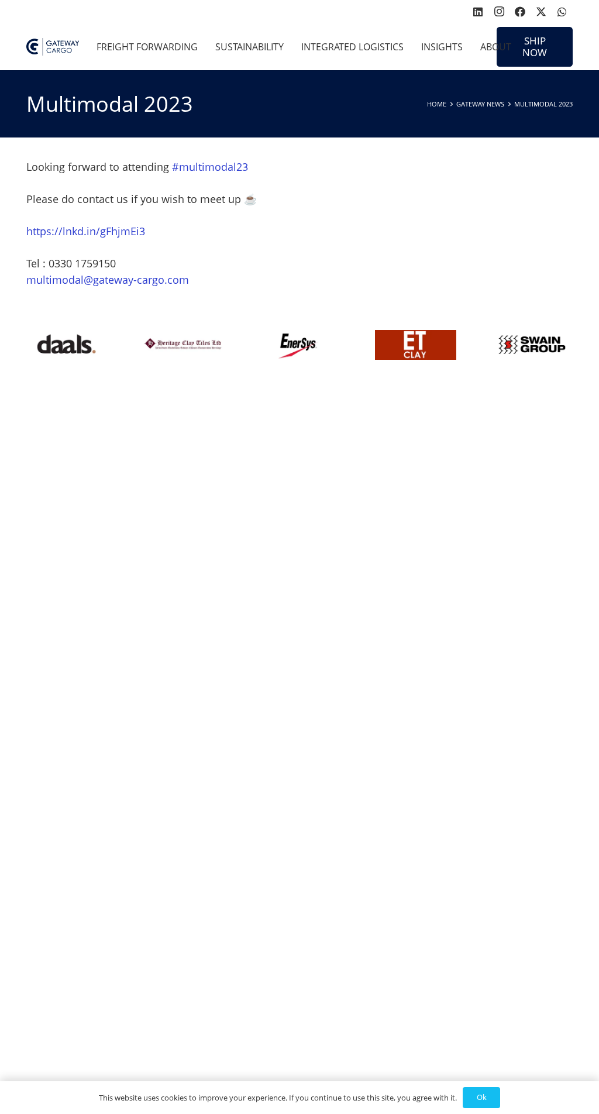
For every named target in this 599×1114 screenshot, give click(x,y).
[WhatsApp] (562, 11)
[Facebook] (520, 11)
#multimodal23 (210, 167)
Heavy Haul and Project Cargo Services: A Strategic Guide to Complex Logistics (444, 622)
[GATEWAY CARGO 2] (52, 47)
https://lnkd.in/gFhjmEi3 (85, 231)
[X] (541, 11)
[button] (203, 46)
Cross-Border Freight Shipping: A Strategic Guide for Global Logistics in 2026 (155, 485)
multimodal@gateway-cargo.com (107, 280)
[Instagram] (499, 11)
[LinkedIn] (477, 11)
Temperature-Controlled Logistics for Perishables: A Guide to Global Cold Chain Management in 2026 (155, 919)
